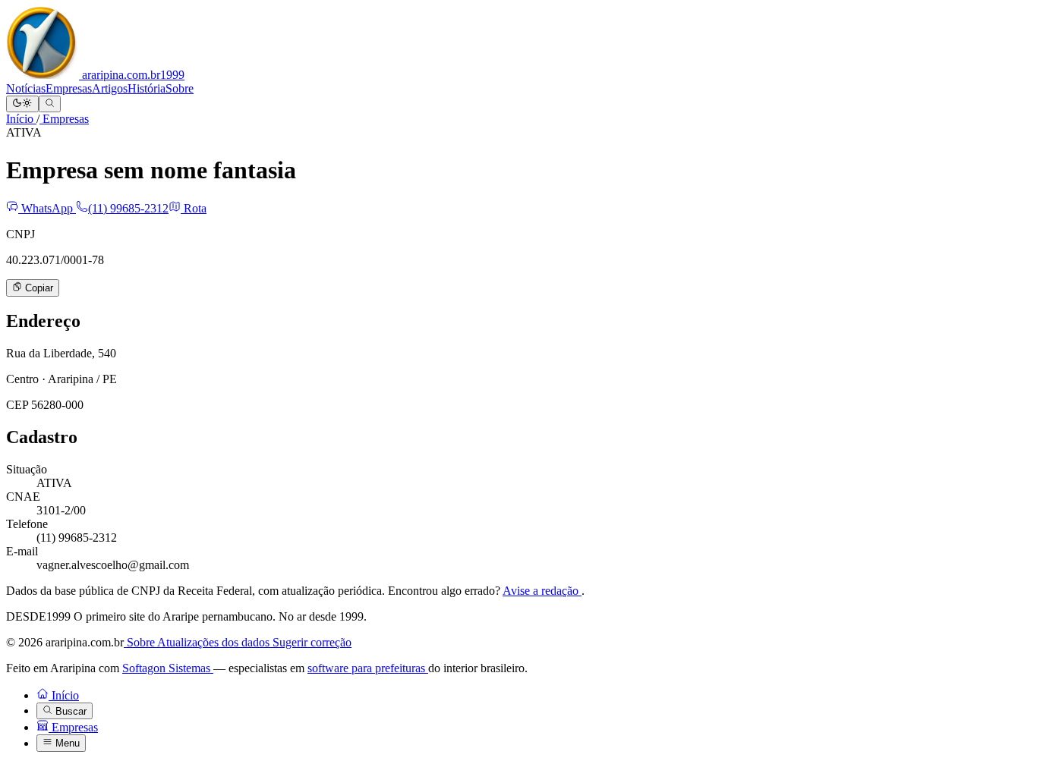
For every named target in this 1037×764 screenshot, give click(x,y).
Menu (66, 744)
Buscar (69, 711)
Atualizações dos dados (215, 642)
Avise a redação (542, 590)
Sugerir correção (312, 642)
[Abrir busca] (50, 104)
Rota (193, 208)
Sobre (179, 88)
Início (21, 118)
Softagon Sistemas (167, 668)
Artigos (110, 88)
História (146, 88)
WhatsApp (47, 208)
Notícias (26, 88)
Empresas (69, 88)
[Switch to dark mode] (22, 104)
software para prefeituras (367, 668)
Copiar (37, 288)
